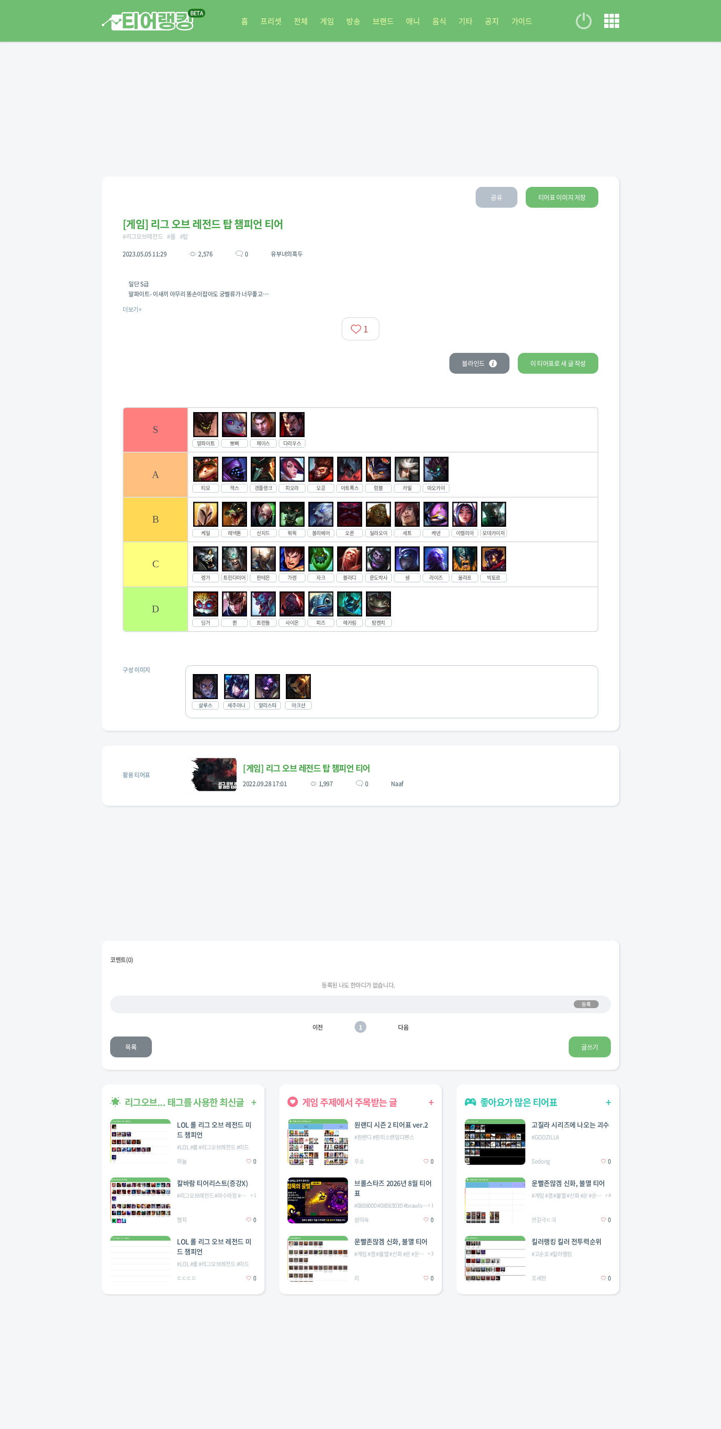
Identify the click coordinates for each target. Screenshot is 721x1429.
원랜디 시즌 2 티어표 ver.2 (391, 1125)
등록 (586, 1004)
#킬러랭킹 (561, 1254)
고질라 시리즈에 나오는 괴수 (570, 1125)
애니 (413, 21)
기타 (465, 21)
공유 (496, 197)
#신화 (395, 1254)
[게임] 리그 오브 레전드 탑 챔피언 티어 (306, 768)
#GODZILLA (545, 1137)
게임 (327, 21)
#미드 (243, 1147)
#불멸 (382, 1254)
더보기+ (132, 309)
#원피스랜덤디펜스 (393, 1137)
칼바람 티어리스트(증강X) (212, 1183)
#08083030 (389, 1205)
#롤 (171, 236)
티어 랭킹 (147, 21)
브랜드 (383, 21)
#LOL (183, 1147)
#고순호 (540, 1254)
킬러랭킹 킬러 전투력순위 (567, 1241)
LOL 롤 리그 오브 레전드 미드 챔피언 (214, 1130)
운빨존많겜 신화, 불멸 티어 (391, 1241)
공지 (492, 21)
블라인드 (473, 363)
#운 (407, 1254)
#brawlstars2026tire (427, 1205)
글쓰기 (589, 1047)
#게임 (360, 1254)
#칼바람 (246, 1195)
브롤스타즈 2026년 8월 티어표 (392, 1188)
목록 (130, 1047)
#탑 (184, 236)
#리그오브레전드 (143, 236)
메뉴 (611, 21)
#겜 (371, 1254)
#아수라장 (225, 1195)
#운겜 (417, 1254)
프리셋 (270, 21)
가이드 (522, 21)
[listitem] (360, 429)
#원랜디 (363, 1137)
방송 (353, 21)
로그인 (584, 21)
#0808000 (365, 1205)
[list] (360, 519)
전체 (301, 21)
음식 (439, 21)
